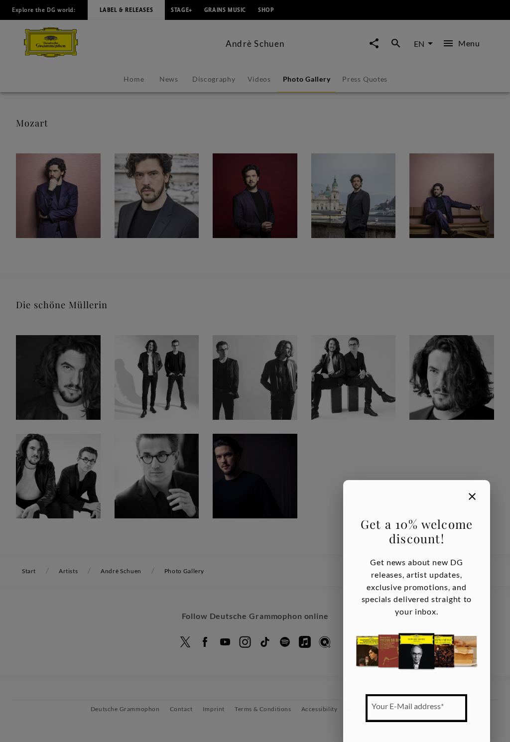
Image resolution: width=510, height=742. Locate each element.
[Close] (472, 496)
